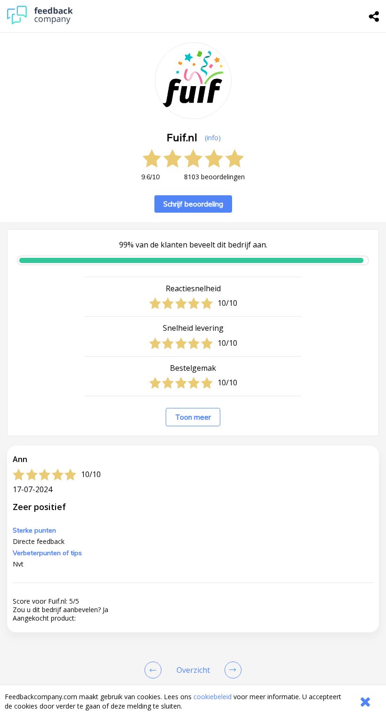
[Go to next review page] (231, 670)
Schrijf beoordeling (193, 203)
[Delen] (374, 16)
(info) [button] (213, 137)
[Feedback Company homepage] (40, 22)
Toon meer (193, 417)
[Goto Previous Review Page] (155, 670)
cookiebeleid (212, 696)
